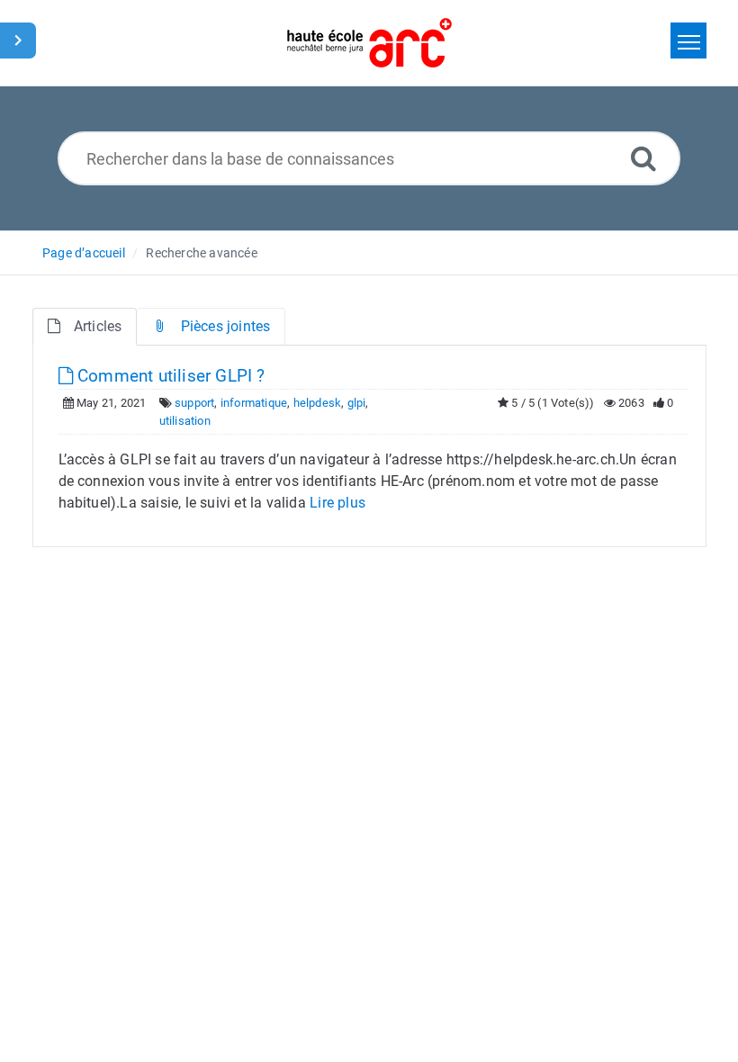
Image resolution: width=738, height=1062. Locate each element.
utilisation (185, 421)
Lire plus (337, 502)
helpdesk (317, 403)
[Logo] (369, 43)
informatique (253, 403)
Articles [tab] (98, 326)
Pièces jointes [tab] (226, 326)
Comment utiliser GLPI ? (169, 375)
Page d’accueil (83, 253)
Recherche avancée (201, 253)
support (194, 403)
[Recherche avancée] (644, 158)
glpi (356, 403)
